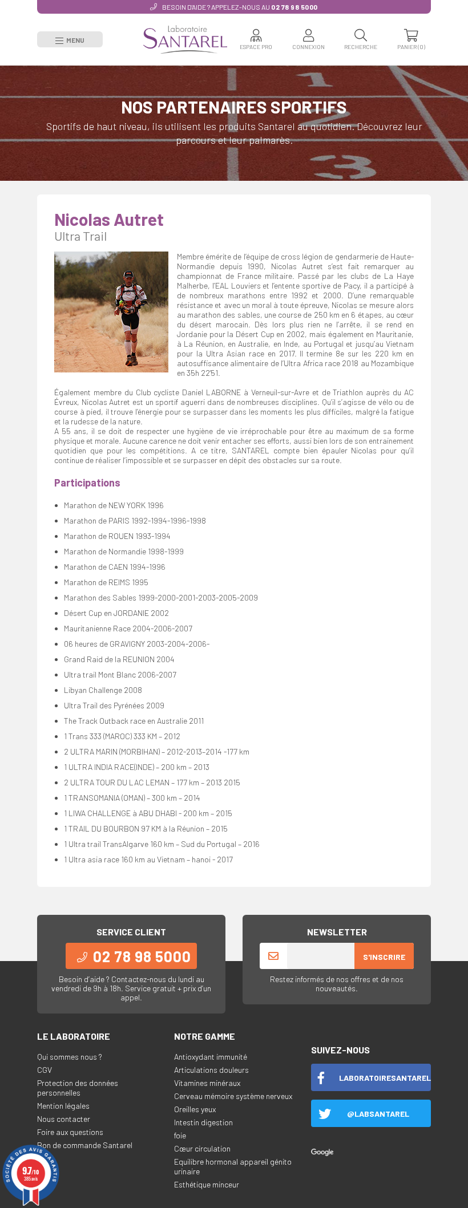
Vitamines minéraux (207, 1083)
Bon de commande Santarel (84, 1145)
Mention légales (63, 1105)
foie (180, 1135)
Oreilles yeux (195, 1109)
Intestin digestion (203, 1122)
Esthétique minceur (206, 1184)
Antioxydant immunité (210, 1056)
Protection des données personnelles (77, 1087)
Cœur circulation (202, 1148)
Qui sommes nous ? (69, 1056)
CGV (44, 1070)
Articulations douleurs (211, 1070)
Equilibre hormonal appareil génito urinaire (233, 1166)
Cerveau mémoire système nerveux (233, 1096)
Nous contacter (63, 1119)
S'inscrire (384, 957)
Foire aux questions (70, 1132)
